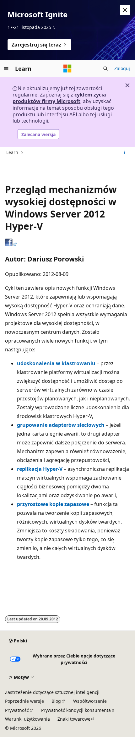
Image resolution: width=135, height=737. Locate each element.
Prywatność (17, 710)
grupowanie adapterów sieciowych (61, 424)
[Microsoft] (67, 68)
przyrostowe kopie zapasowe (53, 504)
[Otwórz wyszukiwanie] (105, 68)
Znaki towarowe (73, 719)
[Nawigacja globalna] (6, 68)
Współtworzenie (90, 701)
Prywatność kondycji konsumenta (76, 710)
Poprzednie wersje (24, 701)
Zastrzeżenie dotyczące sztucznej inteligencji (52, 692)
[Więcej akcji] (124, 153)
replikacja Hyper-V (39, 468)
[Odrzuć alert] (125, 10)
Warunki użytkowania (27, 719)
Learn (12, 152)
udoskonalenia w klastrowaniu (56, 363)
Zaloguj (122, 68)
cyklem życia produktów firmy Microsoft (59, 98)
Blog (56, 701)
